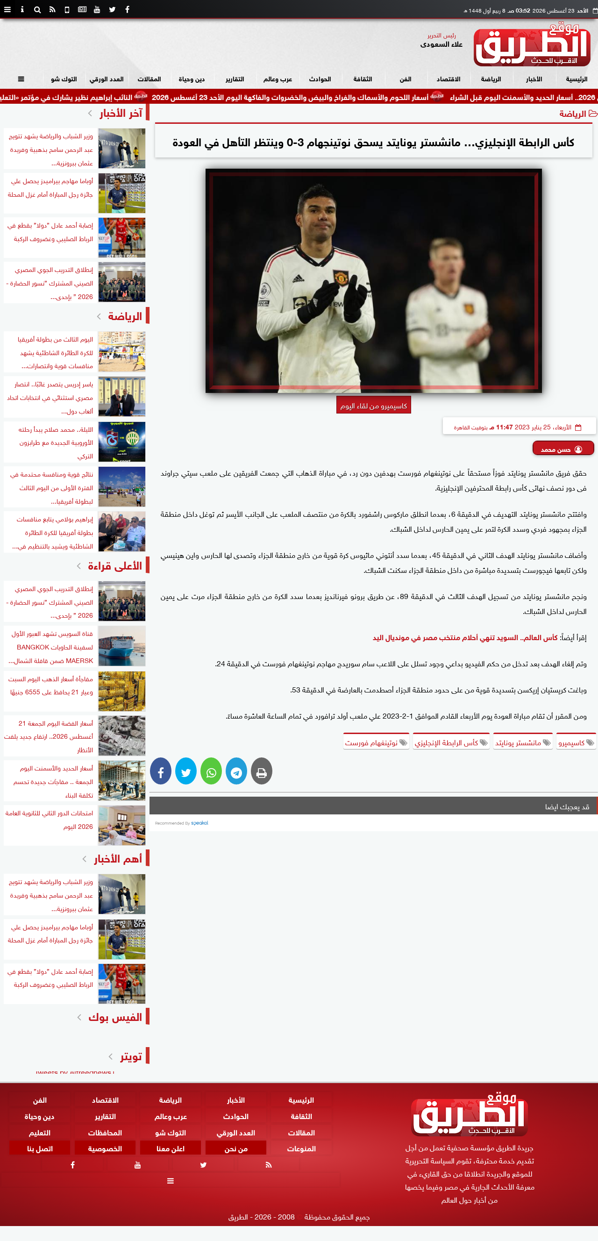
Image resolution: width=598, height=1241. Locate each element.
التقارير (235, 78)
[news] (82, 9)
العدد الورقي (107, 78)
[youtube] (97, 9)
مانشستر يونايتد (519, 741)
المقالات (149, 78)
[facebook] (127, 9)
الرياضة (491, 78)
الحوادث (320, 78)
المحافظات (105, 1131)
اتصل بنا (40, 1147)
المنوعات (301, 1147)
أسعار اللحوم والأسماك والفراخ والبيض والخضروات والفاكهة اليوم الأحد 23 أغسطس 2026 (326, 96)
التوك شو (64, 78)
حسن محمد (556, 448)
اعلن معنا (171, 1147)
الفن (406, 78)
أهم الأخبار (118, 857)
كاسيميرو (572, 741)
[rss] (52, 9)
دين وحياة (192, 78)
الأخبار (534, 78)
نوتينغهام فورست (372, 741)
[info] (22, 9)
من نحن (236, 1147)
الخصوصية (105, 1147)
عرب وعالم (277, 78)
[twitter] (112, 9)
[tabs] (7, 9)
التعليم (39, 1131)
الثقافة (363, 78)
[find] (37, 9)
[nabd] (67, 9)
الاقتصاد (449, 78)
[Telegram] (236, 771)
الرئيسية (577, 78)
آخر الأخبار (121, 111)
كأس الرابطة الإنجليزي (447, 741)
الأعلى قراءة (115, 564)
